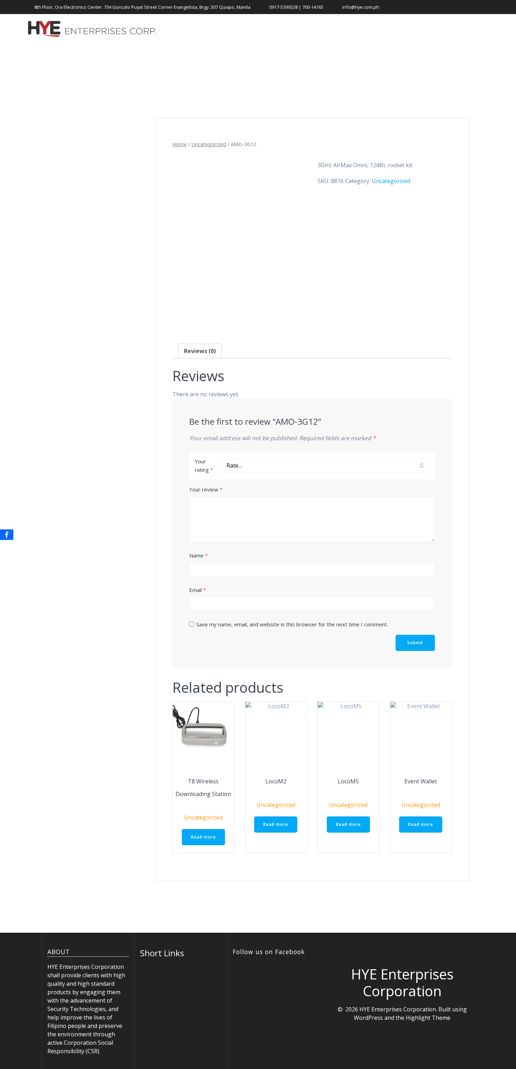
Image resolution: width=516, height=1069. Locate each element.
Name (198, 555)
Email (197, 589)
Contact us (453, 29)
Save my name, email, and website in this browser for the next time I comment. (292, 624)
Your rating (204, 465)
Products (281, 29)
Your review (206, 489)
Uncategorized (208, 144)
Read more (203, 837)
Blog (419, 29)
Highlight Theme (428, 1018)
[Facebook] (6, 534)
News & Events (333, 29)
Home (242, 29)
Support (383, 29)
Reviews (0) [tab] (200, 351)
